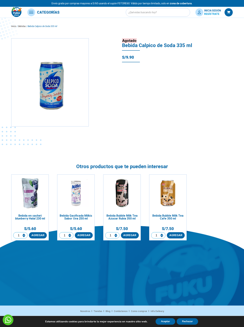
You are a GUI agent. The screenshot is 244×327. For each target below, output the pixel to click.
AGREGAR (37, 235)
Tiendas (98, 311)
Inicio (13, 26)
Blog (108, 311)
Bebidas (22, 26)
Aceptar (165, 321)
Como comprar (139, 311)
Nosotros (85, 311)
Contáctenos (121, 311)
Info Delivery (157, 311)
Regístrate (211, 14)
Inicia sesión (212, 10)
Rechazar (187, 321)
